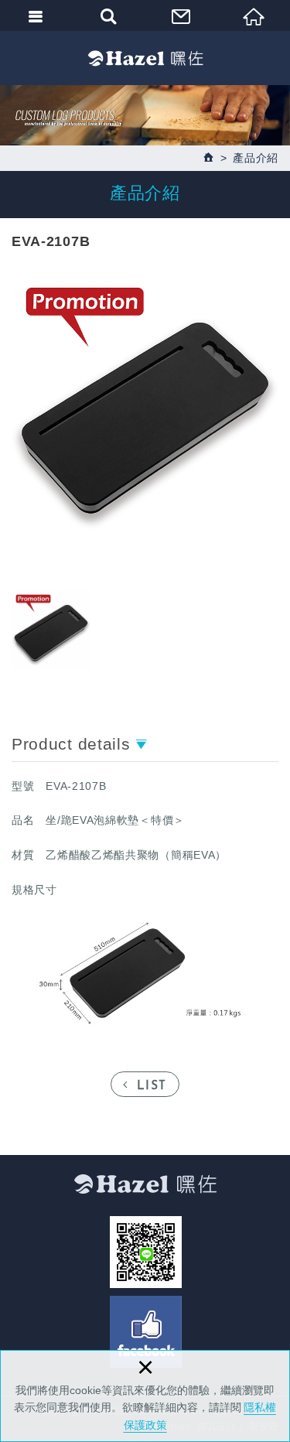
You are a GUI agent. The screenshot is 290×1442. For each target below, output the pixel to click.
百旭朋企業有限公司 (145, 58)
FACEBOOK (146, 1332)
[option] (145, 406)
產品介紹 (255, 158)
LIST (152, 1086)
